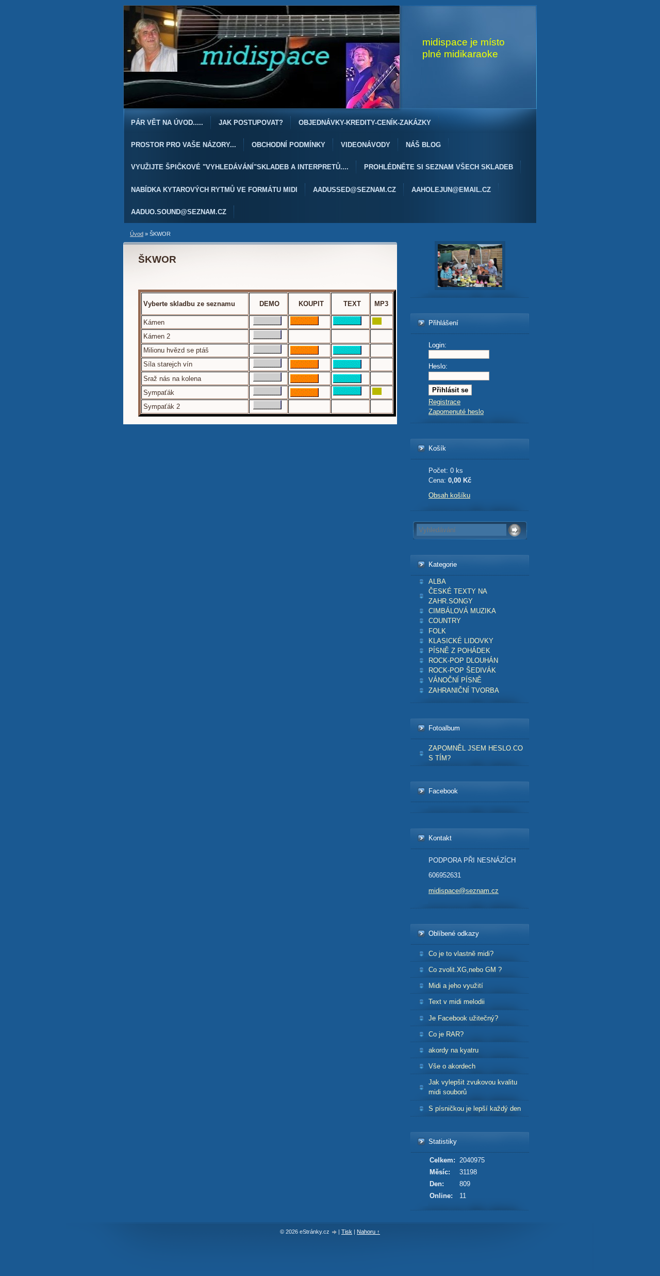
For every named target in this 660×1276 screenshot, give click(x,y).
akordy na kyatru (453, 1050)
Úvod (136, 234)
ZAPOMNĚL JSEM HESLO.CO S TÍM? (475, 753)
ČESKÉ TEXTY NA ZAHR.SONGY (457, 596)
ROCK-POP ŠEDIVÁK (462, 670)
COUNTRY (444, 621)
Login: (437, 345)
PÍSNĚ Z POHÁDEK (459, 651)
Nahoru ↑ (368, 1232)
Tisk (346, 1232)
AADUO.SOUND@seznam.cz (178, 212)
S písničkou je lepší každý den (474, 1108)
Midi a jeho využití (455, 986)
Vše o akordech (451, 1066)
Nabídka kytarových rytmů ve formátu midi (214, 190)
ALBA (437, 581)
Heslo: (438, 366)
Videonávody (365, 145)
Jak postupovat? (251, 122)
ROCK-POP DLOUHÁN (463, 660)
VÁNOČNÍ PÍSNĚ (455, 680)
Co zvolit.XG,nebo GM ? (465, 970)
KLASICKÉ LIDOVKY (460, 641)
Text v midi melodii (456, 1002)
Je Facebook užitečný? (463, 1018)
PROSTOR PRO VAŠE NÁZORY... (183, 145)
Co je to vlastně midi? (460, 954)
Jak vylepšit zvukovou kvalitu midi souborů (472, 1087)
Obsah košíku (449, 495)
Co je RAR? (446, 1034)
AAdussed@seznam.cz (354, 190)
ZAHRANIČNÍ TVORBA (463, 690)
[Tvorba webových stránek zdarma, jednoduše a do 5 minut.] (334, 1232)
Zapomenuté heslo (456, 412)
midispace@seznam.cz (463, 891)
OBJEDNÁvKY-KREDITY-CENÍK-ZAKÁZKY (365, 122)
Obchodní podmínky (288, 145)
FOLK (437, 631)
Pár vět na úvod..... (167, 122)
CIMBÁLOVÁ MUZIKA (462, 611)
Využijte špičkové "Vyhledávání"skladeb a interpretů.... (240, 167)
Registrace (444, 402)
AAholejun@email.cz (451, 190)
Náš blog (423, 145)
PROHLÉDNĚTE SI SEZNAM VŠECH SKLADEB (438, 167)
